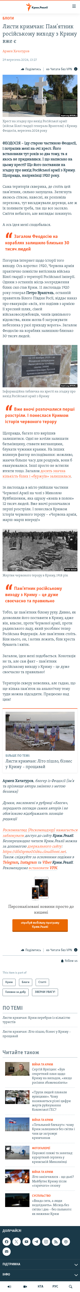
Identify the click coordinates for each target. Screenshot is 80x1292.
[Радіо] (9, 1286)
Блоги (8, 19)
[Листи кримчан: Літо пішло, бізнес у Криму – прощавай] (40, 731)
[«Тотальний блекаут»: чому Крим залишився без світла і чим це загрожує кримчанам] (17, 1124)
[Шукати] (70, 1286)
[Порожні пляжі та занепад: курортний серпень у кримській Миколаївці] (17, 1152)
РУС (55, 1286)
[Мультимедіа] (25, 1286)
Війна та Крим (42, 1064)
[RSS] (56, 1242)
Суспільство (41, 1196)
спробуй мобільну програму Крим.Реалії (40, 925)
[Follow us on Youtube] (26, 1242)
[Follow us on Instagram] (46, 1242)
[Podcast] (66, 1242)
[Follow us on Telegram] (36, 1242)
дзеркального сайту (44, 847)
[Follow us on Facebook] (7, 1242)
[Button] (31, 69)
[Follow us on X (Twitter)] (16, 1242)
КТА (40, 1286)
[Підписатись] (7, 1251)
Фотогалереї (41, 1148)
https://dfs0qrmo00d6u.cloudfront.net (34, 852)
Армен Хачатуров (16, 51)
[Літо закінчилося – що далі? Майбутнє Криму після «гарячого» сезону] (17, 1176)
